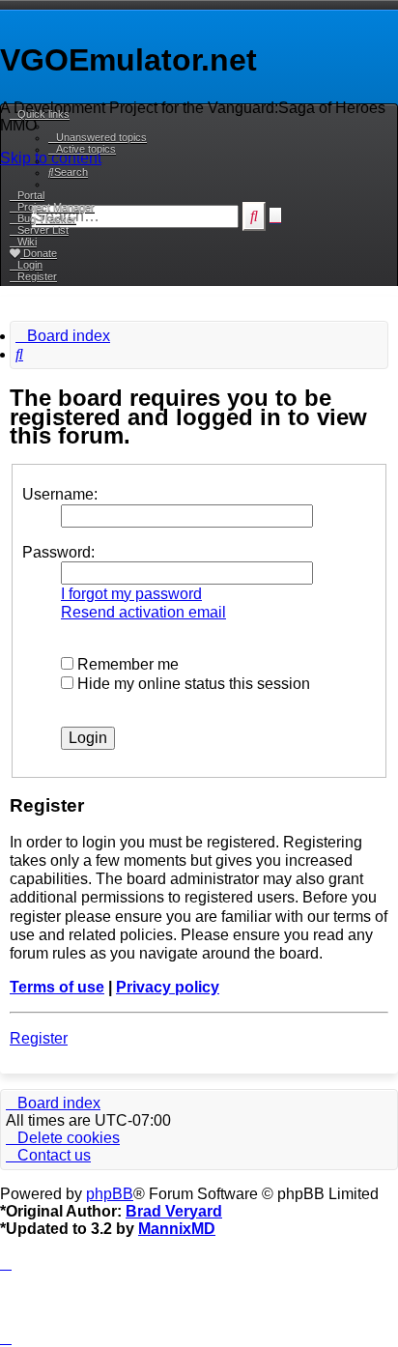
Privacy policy (167, 987)
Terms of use (57, 987)
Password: (58, 552)
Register (39, 1038)
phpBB (109, 1194)
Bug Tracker (46, 218)
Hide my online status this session (191, 683)
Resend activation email (143, 612)
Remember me (126, 664)
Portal (30, 195)
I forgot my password (131, 594)
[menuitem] (97, 137)
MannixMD (176, 1228)
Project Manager (56, 207)
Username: (60, 494)
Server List (43, 230)
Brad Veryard (174, 1211)
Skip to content (50, 158)
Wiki (27, 241)
